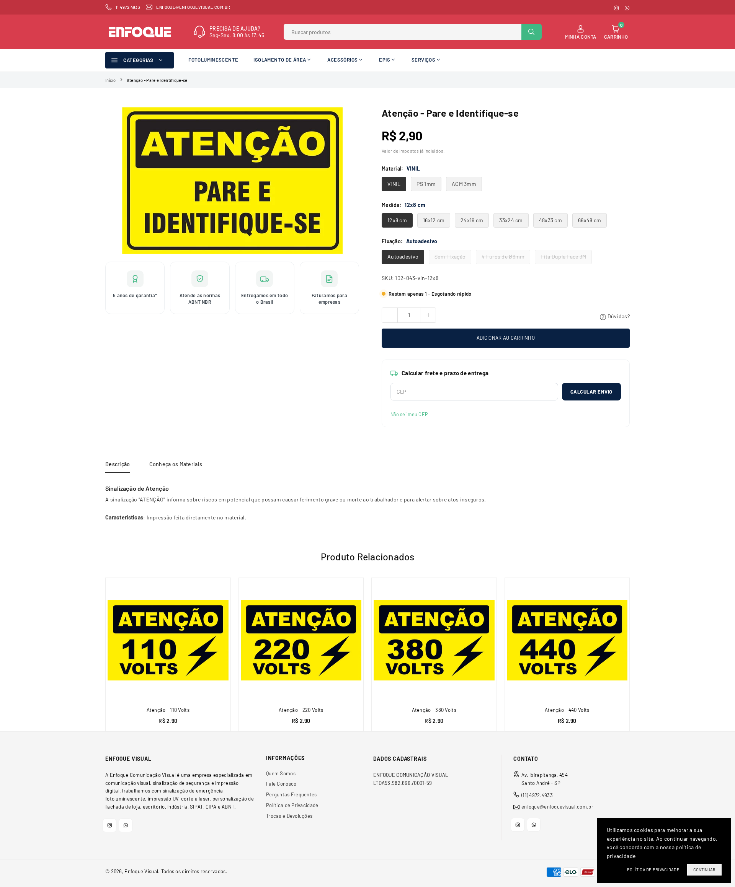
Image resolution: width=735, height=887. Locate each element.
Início (110, 80)
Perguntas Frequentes (291, 794)
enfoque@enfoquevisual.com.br (557, 807)
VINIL (393, 184)
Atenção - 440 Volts (567, 710)
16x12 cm (433, 220)
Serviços (423, 60)
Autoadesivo (402, 256)
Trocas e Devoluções (289, 816)
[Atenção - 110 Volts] (168, 640)
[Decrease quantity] (389, 315)
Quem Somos (281, 773)
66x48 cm (589, 220)
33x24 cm (511, 220)
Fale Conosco (281, 784)
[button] (634, 657)
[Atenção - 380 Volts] (434, 640)
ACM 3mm (464, 184)
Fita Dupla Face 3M (563, 256)
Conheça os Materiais (176, 464)
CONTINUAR (704, 869)
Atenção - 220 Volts (301, 710)
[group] (232, 180)
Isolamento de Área (279, 60)
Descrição (117, 464)
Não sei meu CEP (409, 414)
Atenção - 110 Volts (168, 710)
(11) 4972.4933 (537, 795)
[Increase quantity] (428, 315)
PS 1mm (426, 184)
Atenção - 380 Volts (434, 710)
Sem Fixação (450, 256)
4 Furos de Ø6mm (503, 256)
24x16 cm (472, 220)
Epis (384, 60)
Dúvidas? (618, 316)
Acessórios (342, 60)
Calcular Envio (591, 392)
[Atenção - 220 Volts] (301, 640)
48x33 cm (550, 220)
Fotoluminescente (213, 60)
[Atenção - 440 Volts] (567, 640)
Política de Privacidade (292, 805)
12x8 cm (397, 220)
